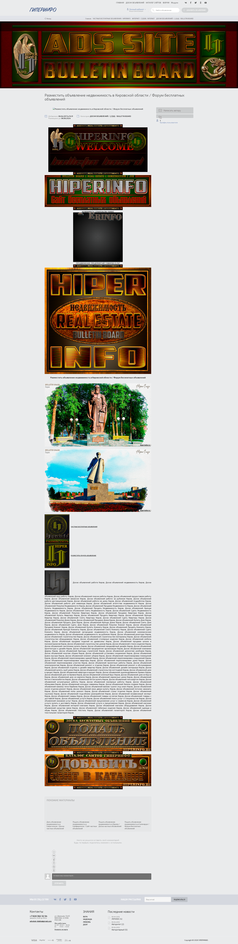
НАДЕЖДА (87, 919)
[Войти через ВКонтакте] (54, 855)
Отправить (59, 883)
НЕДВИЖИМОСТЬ (88, 211)
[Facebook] (60, 899)
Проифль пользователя (169, 123)
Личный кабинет (136, 9)
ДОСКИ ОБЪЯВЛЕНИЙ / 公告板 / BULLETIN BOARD (110, 116)
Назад (48, 19)
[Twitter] (65, 899)
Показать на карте (61, 929)
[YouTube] (75, 899)
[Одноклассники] (70, 899)
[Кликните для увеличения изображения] (98, 109)
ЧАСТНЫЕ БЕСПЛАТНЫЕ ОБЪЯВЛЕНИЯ (84, 526)
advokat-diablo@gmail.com (41, 921)
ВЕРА (85, 916)
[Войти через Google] (54, 866)
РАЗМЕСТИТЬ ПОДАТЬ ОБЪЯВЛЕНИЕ (83, 555)
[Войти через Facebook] (54, 859)
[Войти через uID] (54, 852)
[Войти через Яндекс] (54, 863)
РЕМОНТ (111, 211)
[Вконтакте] (55, 899)
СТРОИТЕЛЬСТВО (101, 211)
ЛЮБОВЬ (87, 922)
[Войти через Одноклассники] (54, 870)
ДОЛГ (85, 924)
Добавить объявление (196, 10)
